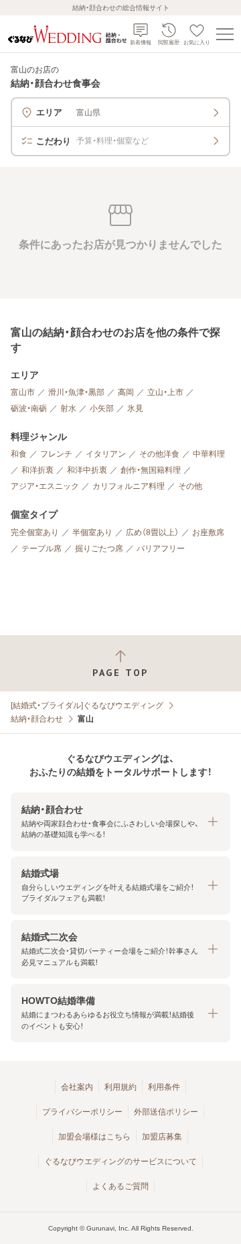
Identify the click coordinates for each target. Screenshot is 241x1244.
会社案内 (77, 1087)
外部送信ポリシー (166, 1112)
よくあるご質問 (120, 1186)
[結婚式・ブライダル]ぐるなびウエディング (87, 705)
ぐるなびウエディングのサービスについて (120, 1161)
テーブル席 (41, 548)
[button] (120, 822)
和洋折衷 (37, 470)
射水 (68, 408)
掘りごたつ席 (99, 548)
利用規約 (120, 1087)
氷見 (135, 408)
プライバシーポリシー (82, 1112)
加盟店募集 (162, 1136)
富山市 (23, 392)
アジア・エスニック (45, 486)
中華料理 (209, 454)
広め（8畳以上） (152, 532)
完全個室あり (35, 532)
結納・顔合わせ (37, 719)
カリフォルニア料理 (128, 486)
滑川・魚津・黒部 (76, 392)
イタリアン (106, 454)
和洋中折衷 (87, 470)
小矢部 (102, 408)
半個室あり (92, 532)
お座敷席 (208, 532)
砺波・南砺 (29, 408)
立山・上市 (165, 392)
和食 (19, 454)
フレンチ (56, 454)
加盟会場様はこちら (94, 1136)
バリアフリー (161, 548)
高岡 (126, 392)
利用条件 (164, 1087)
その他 (190, 486)
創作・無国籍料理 (150, 470)
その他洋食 (159, 454)
